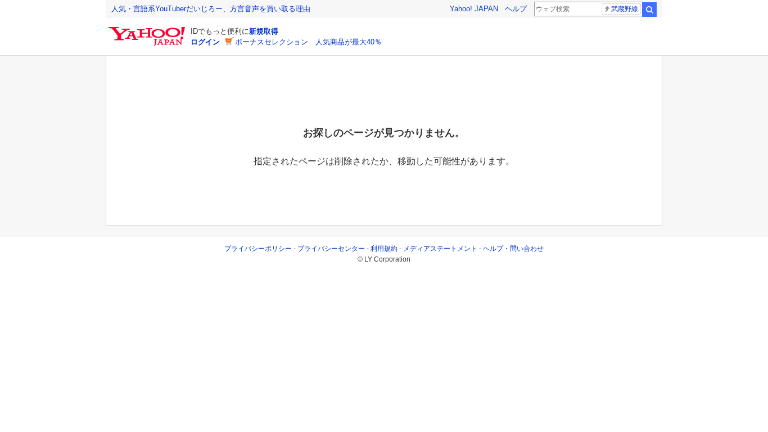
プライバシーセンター (331, 249)
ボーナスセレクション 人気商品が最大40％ (308, 42)
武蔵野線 (624, 9)
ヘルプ (516, 8)
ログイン (205, 42)
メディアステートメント (440, 249)
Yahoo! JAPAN (474, 8)
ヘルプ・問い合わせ (513, 249)
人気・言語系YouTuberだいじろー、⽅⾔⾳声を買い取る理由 (210, 8)
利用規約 (384, 249)
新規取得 (263, 31)
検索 (649, 9)
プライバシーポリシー (258, 249)
